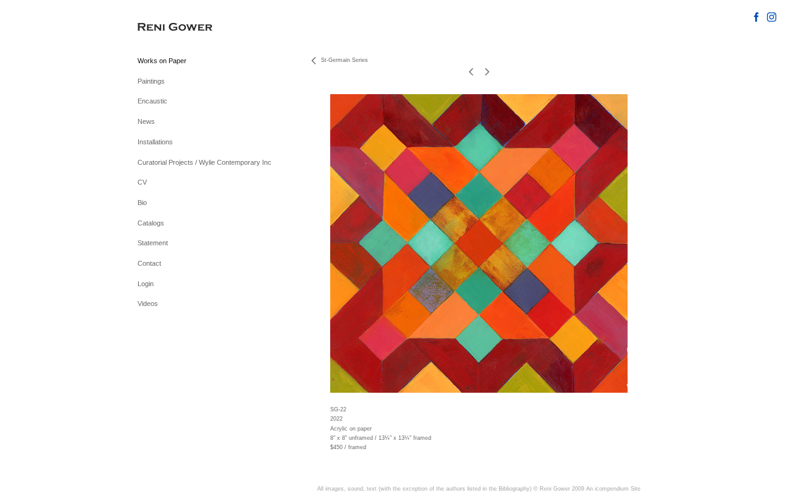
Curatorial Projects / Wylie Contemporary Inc (204, 162)
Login (146, 283)
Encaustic (152, 101)
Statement (153, 243)
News (146, 121)
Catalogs (151, 223)
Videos (148, 303)
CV (142, 182)
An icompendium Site (613, 489)
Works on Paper (162, 60)
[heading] (168, 27)
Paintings (151, 81)
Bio (142, 202)
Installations (155, 142)
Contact (149, 263)
